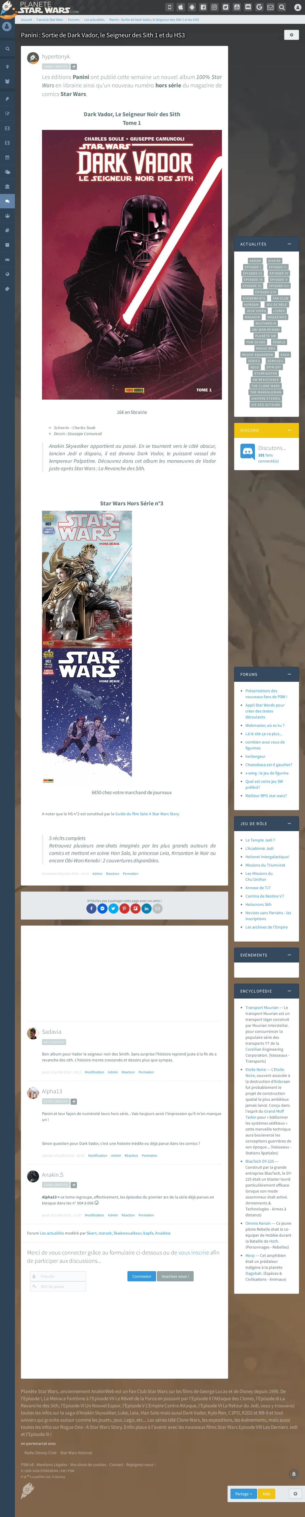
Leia (134, 1412)
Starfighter (265, 373)
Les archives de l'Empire (266, 927)
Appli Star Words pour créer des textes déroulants (264, 711)
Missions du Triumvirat (265, 865)
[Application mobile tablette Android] (192, 7)
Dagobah (253, 1273)
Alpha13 (52, 1091)
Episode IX (253, 279)
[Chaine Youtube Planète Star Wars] (236, 7)
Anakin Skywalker (98, 1412)
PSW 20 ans (256, 342)
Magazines (277, 317)
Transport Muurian (261, 1007)
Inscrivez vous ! (175, 1276)
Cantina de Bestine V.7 (264, 896)
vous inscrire (193, 1252)
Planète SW (265, 336)
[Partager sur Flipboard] (135, 908)
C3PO (234, 1412)
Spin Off (274, 367)
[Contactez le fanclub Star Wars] (270, 7)
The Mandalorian (265, 392)
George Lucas (214, 1391)
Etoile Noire (255, 1069)
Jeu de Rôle (276, 304)
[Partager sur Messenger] (102, 908)
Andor (255, 261)
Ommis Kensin (258, 1223)
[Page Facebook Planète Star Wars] (203, 7)
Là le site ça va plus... (263, 733)
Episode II (278, 267)
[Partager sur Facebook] (91, 908)
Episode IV (279, 273)
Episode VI (252, 286)
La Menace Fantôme (64, 1398)
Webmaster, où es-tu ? (264, 725)
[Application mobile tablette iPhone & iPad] (180, 7)
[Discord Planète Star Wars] (248, 7)
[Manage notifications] (294, 1474)
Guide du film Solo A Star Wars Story (147, 813)
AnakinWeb (102, 1391)
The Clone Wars (265, 386)
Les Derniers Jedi (280, 1427)
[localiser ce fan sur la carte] (74, 67)
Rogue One (266, 348)
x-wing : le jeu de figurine (267, 773)
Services (275, 361)
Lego (129, 1420)
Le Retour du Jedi (241, 1405)
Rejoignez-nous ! (140, 1464)
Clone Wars (188, 1420)
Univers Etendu (265, 398)
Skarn (92, 1233)
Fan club (281, 298)
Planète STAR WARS (47, 7)
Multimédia (266, 323)
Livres (279, 311)
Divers (274, 261)
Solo (254, 367)
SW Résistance (266, 380)
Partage (242, 1493)
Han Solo (150, 1412)
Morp (250, 1255)
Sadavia (51, 1031)
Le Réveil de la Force (136, 1398)
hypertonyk (56, 56)
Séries (254, 361)
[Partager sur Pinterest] (124, 908)
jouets (105, 1420)
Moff (280, 1111)
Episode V (279, 279)
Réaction (112, 873)
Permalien (131, 873)
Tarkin (250, 1117)
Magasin (252, 317)
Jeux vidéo (256, 311)
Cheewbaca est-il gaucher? (268, 764)
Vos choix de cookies (88, 1464)
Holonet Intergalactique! (267, 856)
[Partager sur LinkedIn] (146, 908)
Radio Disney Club (40, 1452)
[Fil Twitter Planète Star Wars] (225, 7)
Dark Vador (194, 1412)
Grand (269, 1111)
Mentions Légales (52, 1464)
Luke (123, 1412)
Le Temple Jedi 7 (260, 840)
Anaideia (162, 1233)
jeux (117, 1420)
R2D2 (247, 1412)
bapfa (148, 1233)
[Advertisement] (123, 973)
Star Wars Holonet (76, 1452)
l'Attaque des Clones (233, 1398)
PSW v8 (27, 1464)
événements (253, 1420)
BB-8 (263, 1412)
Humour (251, 304)
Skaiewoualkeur (127, 1233)
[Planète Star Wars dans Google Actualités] (259, 7)
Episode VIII (265, 292)
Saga (285, 355)
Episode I (253, 267)
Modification (94, 1072)
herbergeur (255, 756)
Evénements (254, 298)
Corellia (252, 1049)
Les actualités (52, 1233)
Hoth (273, 1241)
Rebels (279, 342)
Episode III (252, 273)
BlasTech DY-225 (259, 1161)
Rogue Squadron (257, 355)
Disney (246, 1391)
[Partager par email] (157, 908)
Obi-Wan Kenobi (266, 329)
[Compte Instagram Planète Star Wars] (214, 7)
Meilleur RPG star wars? (266, 795)
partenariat (36, 1443)
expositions (220, 1420)
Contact (116, 1464)
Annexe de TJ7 (258, 887)
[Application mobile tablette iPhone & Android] (169, 7)
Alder (279, 1081)
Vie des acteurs (265, 405)
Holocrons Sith (258, 904)
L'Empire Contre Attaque (171, 1405)
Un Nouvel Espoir (102, 1405)
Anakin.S (52, 1174)
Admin (97, 873)
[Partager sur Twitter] (113, 908)
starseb (105, 1233)
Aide (266, 1493)
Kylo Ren (217, 1412)
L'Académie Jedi (259, 848)
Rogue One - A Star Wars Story (91, 1427)
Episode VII (279, 286)
